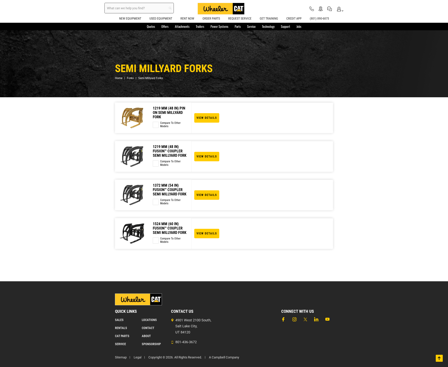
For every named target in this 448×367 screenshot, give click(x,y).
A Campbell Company (224, 357)
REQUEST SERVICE (239, 18)
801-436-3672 (186, 342)
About (146, 336)
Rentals (121, 328)
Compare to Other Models (170, 124)
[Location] (320, 9)
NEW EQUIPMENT (130, 18)
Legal (137, 357)
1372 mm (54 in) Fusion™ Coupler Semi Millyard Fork (169, 189)
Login (338, 8)
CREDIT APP (294, 18)
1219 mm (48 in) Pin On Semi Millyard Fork (169, 112)
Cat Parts (122, 336)
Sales (119, 320)
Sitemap (121, 357)
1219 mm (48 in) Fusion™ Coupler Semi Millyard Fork (169, 151)
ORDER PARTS (211, 18)
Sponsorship (151, 344)
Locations (149, 320)
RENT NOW (187, 18)
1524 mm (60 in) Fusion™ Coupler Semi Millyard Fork (169, 228)
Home (118, 78)
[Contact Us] (329, 9)
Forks (130, 78)
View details (207, 117)
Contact (148, 328)
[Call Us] (311, 9)
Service (120, 344)
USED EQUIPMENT (160, 18)
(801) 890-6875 (319, 18)
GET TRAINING (269, 18)
